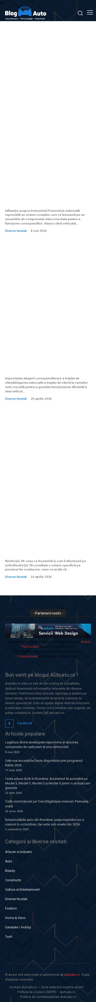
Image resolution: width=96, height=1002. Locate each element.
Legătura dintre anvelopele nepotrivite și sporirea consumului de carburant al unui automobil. (41, 744)
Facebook (24, 723)
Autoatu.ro (72, 974)
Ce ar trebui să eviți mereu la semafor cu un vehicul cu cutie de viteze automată (46, 362)
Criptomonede (28, 656)
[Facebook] (9, 723)
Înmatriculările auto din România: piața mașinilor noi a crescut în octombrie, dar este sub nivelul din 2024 (44, 822)
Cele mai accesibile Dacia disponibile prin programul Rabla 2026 (43, 763)
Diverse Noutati (16, 231)
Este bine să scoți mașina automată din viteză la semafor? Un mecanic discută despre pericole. (46, 191)
